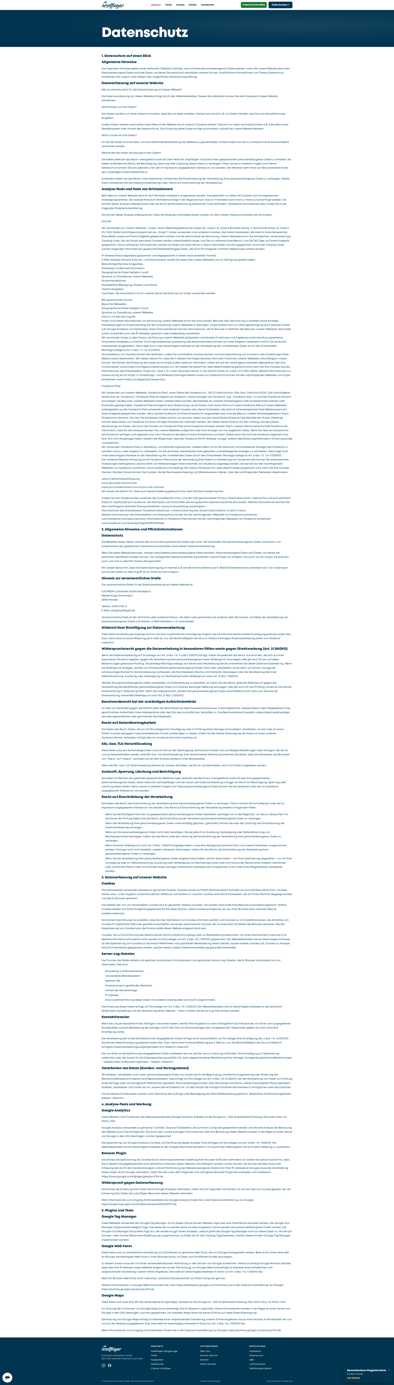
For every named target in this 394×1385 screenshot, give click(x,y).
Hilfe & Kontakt (208, 1364)
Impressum (255, 1351)
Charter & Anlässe (161, 1368)
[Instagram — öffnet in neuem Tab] (103, 1365)
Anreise (180, 5)
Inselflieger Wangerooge (164, 1351)
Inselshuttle (207, 5)
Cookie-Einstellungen (211, 1381)
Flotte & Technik (208, 1356)
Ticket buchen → (280, 5)
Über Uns (205, 1351)
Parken (193, 5)
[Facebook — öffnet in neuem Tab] (109, 1365)
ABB (251, 1360)
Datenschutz (256, 1356)
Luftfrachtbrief (257, 1364)
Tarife (168, 5)
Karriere (204, 1360)
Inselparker (157, 1360)
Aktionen (156, 5)
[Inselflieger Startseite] (113, 5)
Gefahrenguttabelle (260, 1368)
